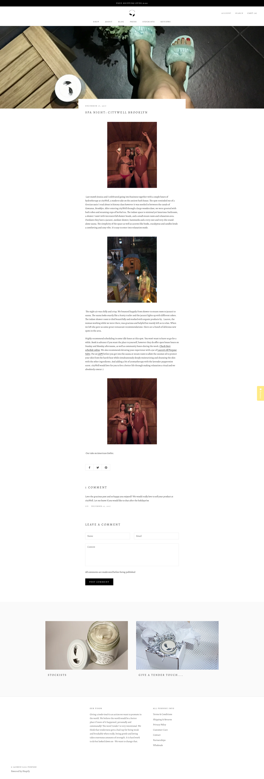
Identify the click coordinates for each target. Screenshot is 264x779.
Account (226, 13)
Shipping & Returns (162, 719)
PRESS (133, 21)
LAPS (100, 353)
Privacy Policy (159, 724)
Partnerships (159, 740)
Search (239, 13)
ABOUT (108, 21)
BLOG (121, 21)
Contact (157, 734)
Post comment (99, 582)
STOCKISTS (57, 675)
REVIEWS (166, 21)
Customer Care (160, 729)
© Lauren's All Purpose (24, 767)
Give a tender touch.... (161, 675)
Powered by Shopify (20, 771)
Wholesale (158, 745)
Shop (96, 21)
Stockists (149, 21)
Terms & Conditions (162, 714)
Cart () (252, 13)
